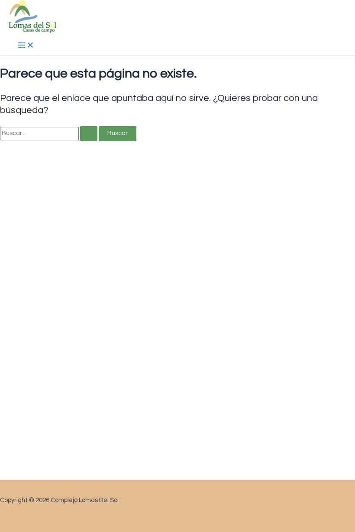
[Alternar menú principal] (26, 45)
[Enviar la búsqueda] (88, 133)
